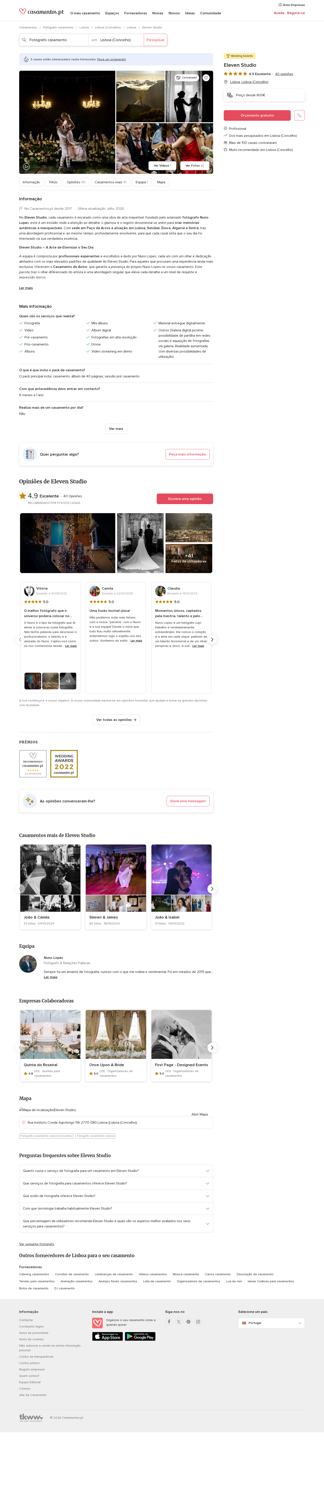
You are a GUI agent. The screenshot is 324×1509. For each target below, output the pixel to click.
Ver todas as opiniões (114, 720)
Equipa (142, 182)
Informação (31, 182)
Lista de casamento (157, 1281)
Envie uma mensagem (188, 801)
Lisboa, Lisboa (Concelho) (249, 82)
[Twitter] (179, 1322)
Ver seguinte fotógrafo (36, 1244)
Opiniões (76, 182)
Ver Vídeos (162, 165)
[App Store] (107, 1340)
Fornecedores (135, 13)
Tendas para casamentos (37, 1281)
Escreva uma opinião (185, 499)
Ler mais (26, 288)
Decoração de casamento (255, 1274)
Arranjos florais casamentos (118, 1281)
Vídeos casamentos (153, 1274)
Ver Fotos (195, 165)
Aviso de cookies (31, 1339)
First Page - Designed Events (181, 1064)
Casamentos (28, 27)
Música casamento (186, 1274)
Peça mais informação (187, 454)
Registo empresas (32, 1369)
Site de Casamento (33, 1395)
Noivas (157, 13)
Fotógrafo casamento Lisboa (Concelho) (46, 1136)
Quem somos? (29, 1376)
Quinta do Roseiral (40, 1064)
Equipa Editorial (30, 1382)
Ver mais (116, 429)
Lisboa (85, 27)
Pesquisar (155, 39)
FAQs (53, 182)
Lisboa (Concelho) (108, 27)
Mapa (161, 182)
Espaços (112, 13)
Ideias (190, 13)
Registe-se (296, 13)
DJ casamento (64, 1288)
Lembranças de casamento (114, 1274)
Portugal (255, 1323)
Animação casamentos (77, 1281)
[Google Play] (140, 1340)
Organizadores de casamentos (198, 1281)
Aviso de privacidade (33, 1333)
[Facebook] (169, 1322)
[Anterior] (20, 639)
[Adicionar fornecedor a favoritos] (206, 77)
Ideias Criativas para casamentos (271, 1281)
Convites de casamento (72, 1274)
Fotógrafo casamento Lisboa (95, 1136)
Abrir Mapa (200, 1114)
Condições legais (31, 1326)
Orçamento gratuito (257, 115)
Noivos (174, 13)
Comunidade (210, 13)
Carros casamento (218, 1274)
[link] (50, 887)
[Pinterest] (188, 1322)
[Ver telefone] (299, 115)
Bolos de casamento (33, 1288)
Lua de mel (234, 1281)
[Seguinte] (212, 639)
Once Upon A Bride (106, 1064)
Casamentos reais (111, 182)
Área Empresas (293, 5)
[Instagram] (198, 1322)
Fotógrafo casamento (58, 27)
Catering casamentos (34, 1274)
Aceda (279, 13)
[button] (116, 454)
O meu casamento (85, 13)
